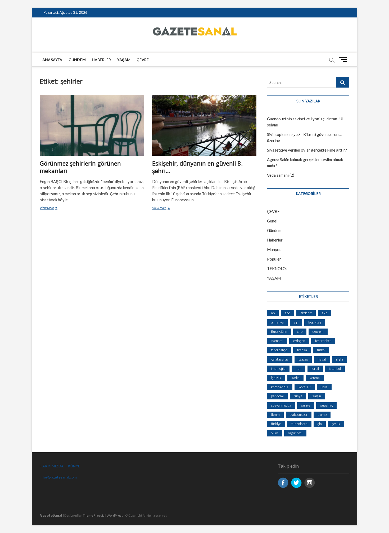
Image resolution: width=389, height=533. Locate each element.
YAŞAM (274, 278)
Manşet (274, 249)
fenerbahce (323, 341)
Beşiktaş (314, 322)
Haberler (101, 59)
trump (322, 414)
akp (324, 313)
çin (320, 424)
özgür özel (295, 433)
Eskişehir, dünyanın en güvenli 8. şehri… (197, 167)
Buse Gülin (279, 331)
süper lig (326, 405)
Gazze (303, 359)
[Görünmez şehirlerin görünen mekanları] (92, 125)
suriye (305, 405)
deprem (318, 331)
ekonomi (277, 341)
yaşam (123, 59)
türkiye (276, 424)
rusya (298, 396)
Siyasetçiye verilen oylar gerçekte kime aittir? (307, 150)
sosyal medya (281, 405)
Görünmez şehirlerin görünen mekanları (80, 167)
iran (298, 368)
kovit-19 (304, 387)
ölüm (274, 433)
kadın (295, 378)
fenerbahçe (279, 350)
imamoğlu (278, 368)
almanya (277, 322)
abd (287, 313)
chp (299, 331)
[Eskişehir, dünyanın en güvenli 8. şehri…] (204, 125)
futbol (321, 350)
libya (324, 387)
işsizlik (276, 378)
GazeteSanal (51, 515)
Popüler (274, 259)
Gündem (77, 59)
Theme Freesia (94, 515)
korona (315, 378)
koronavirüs (279, 387)
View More (53, 208)
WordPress (115, 515)
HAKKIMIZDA (52, 466)
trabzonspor (298, 414)
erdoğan (299, 341)
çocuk (336, 424)
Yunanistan (299, 424)
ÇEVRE (143, 59)
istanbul (335, 368)
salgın (316, 396)
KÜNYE (74, 466)
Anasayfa (52, 59)
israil (315, 368)
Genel (272, 220)
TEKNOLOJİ (277, 268)
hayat (322, 359)
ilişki (339, 359)
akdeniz (306, 313)
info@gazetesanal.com (58, 477)
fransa (302, 350)
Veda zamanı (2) (280, 175)
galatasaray (279, 359)
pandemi (277, 396)
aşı (296, 322)
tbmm (275, 414)
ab (273, 313)
